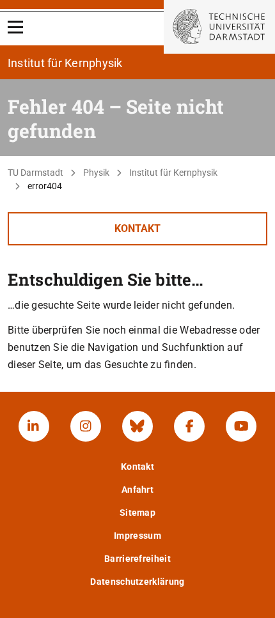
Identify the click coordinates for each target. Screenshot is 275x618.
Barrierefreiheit (137, 558)
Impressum (137, 535)
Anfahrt (137, 489)
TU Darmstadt (35, 172)
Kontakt (137, 228)
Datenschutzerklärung (137, 581)
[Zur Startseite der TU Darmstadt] (219, 27)
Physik (96, 172)
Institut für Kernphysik (173, 172)
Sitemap (137, 512)
